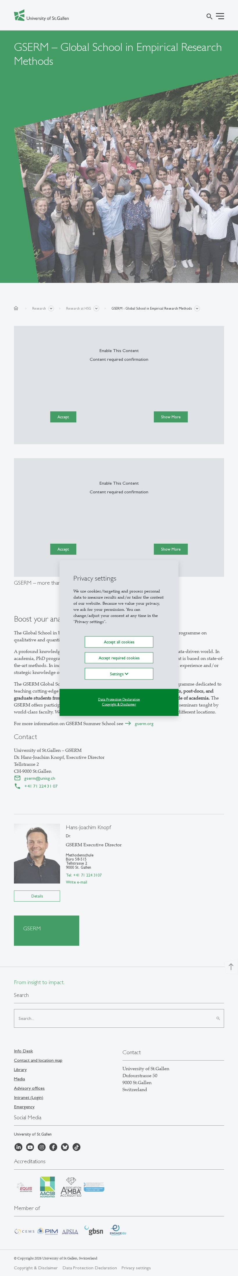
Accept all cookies (119, 642)
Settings (117, 673)
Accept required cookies (119, 657)
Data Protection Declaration (119, 699)
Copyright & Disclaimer (119, 704)
